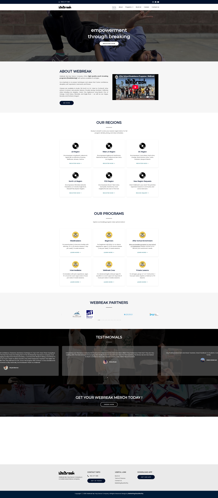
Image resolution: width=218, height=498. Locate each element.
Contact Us (155, 7)
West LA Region (109, 152)
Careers (146, 7)
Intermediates (75, 270)
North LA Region (75, 181)
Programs (128, 7)
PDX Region (109, 181)
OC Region (142, 152)
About (121, 7)
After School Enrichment (143, 241)
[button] (61, 314)
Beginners (109, 241)
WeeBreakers (75, 241)
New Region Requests (142, 181)
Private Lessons (142, 270)
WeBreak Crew (109, 270)
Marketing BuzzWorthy (135, 493)
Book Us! (138, 7)
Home (114, 7)
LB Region (75, 152)
